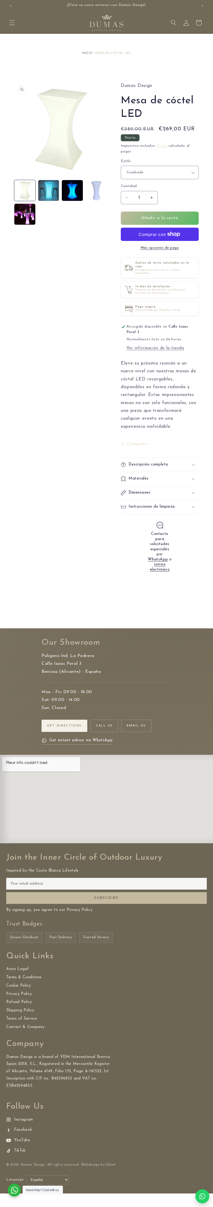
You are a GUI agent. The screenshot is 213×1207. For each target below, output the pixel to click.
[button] (12, 22)
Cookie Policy (18, 986)
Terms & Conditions (24, 977)
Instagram (23, 1120)
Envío (162, 146)
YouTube (22, 1140)
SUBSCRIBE (106, 898)
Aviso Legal (17, 969)
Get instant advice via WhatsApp (80, 740)
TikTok (20, 1151)
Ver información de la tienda (155, 348)
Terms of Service (21, 1019)
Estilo (126, 161)
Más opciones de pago (160, 248)
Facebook (23, 1130)
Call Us (104, 725)
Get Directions (64, 725)
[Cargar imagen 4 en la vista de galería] (96, 190)
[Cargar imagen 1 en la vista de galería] (24, 190)
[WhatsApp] (202, 1196)
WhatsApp (158, 559)
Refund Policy (19, 1002)
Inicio (87, 53)
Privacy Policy (19, 994)
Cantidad (129, 186)
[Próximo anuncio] (202, 5)
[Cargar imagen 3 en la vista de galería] (72, 190)
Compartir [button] (137, 444)
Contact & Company (25, 1027)
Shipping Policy (20, 1010)
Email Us (136, 725)
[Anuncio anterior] (10, 5)
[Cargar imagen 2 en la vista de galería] (48, 190)
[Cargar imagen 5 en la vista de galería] (24, 214)
